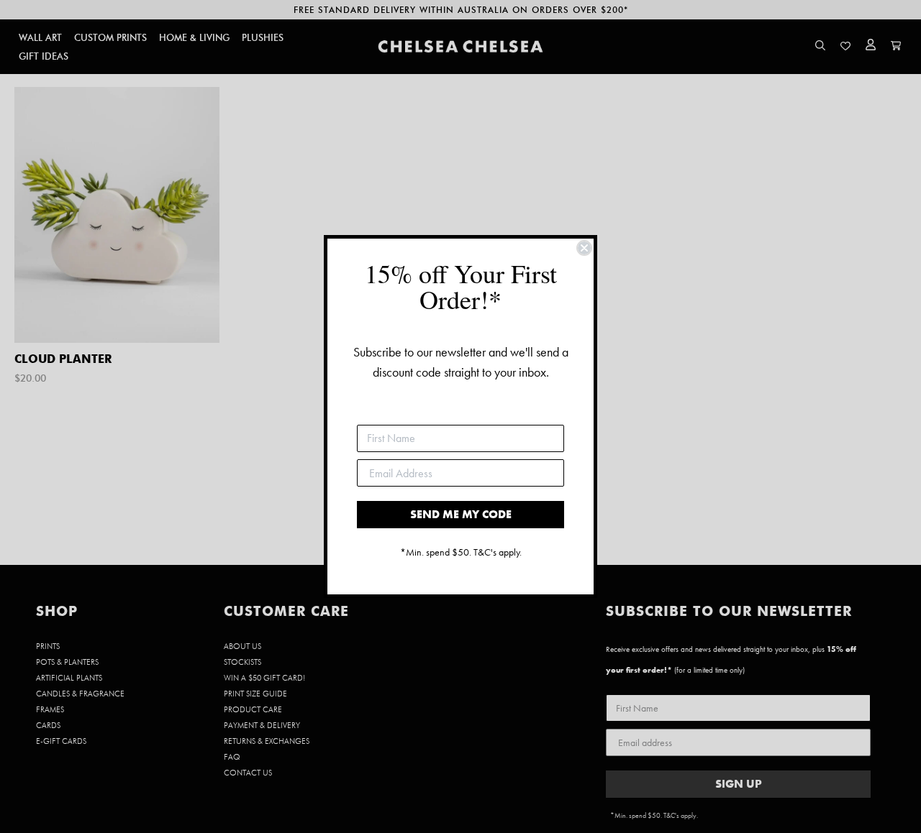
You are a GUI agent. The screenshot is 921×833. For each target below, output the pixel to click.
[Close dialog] (584, 248)
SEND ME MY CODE (461, 514)
